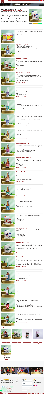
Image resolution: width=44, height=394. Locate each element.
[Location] (8, 389)
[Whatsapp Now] (1, 390)
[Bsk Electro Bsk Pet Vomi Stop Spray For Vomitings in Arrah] (8, 107)
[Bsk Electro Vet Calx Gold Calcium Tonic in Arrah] (8, 248)
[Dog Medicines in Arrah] (27, 334)
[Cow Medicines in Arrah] (6, 334)
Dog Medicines (27, 339)
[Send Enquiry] (1, 392)
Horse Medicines (6, 355)
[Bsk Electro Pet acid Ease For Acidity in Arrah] (8, 177)
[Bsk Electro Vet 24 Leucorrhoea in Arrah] (8, 291)
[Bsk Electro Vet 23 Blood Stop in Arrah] (8, 305)
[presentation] (1, 370)
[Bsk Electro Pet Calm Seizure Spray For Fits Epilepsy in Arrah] (8, 93)
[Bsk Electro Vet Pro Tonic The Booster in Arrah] (8, 64)
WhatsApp (40, 23)
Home (1, 6)
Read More (6, 358)
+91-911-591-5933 (39, 384)
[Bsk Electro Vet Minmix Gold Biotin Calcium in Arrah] (8, 36)
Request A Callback (24, 54)
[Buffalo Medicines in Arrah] (17, 334)
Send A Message (24, 390)
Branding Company (41, 393)
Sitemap (16, 386)
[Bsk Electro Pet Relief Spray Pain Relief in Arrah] (8, 121)
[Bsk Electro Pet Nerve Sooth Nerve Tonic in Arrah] (8, 135)
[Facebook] (39, 0)
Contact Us (17, 385)
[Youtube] (41, 0)
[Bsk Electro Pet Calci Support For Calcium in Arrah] (8, 149)
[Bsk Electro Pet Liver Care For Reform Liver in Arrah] (8, 192)
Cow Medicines (6, 339)
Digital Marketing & (37, 393)
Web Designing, (34, 393)
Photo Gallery (17, 382)
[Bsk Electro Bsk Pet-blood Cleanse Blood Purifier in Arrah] (8, 163)
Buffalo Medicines (17, 339)
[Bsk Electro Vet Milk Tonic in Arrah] (8, 220)
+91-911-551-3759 (35, 384)
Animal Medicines (5, 6)
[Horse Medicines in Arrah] (6, 350)
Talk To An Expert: (13, 0)
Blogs (16, 384)
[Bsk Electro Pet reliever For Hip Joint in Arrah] (8, 50)
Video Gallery (17, 383)
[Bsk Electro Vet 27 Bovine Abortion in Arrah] (8, 277)
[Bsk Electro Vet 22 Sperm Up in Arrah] (8, 319)
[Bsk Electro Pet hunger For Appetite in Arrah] (8, 206)
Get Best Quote (35, 23)
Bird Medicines (38, 339)
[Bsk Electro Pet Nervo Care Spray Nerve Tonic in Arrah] (8, 78)
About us (17, 381)
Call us (31, 23)
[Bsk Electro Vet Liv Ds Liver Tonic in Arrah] (8, 234)
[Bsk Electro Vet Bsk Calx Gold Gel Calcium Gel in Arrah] (8, 262)
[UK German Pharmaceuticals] (2, 1)
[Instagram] (42, 0)
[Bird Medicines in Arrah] (38, 334)
